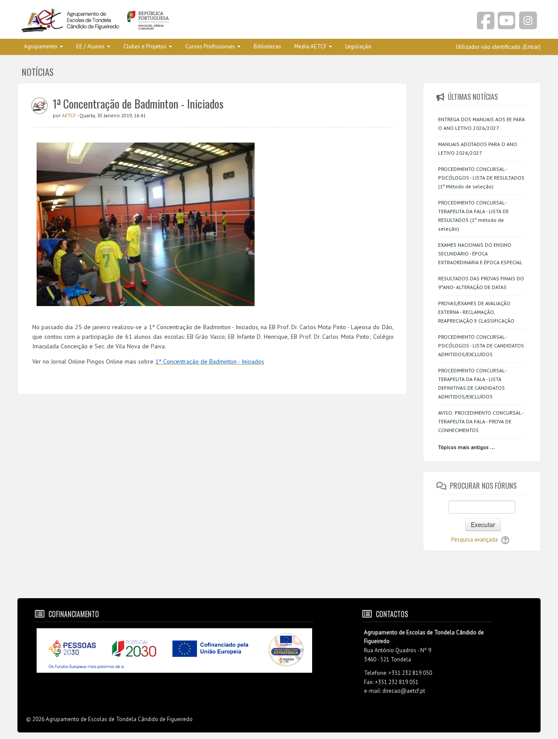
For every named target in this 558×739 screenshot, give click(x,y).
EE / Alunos (90, 46)
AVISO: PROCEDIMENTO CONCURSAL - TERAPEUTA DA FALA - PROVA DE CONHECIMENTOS (480, 421)
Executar (483, 524)
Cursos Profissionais (210, 46)
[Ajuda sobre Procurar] (505, 539)
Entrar (531, 47)
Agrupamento (41, 46)
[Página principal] (144, 21)
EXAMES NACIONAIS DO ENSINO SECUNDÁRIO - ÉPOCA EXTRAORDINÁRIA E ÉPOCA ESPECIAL (480, 254)
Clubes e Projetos (145, 46)
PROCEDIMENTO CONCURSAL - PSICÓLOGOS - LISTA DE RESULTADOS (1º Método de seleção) (481, 178)
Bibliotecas (267, 46)
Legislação (358, 46)
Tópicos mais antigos (463, 447)
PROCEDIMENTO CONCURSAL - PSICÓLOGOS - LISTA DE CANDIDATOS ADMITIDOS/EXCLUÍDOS (481, 346)
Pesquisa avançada (474, 539)
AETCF (69, 115)
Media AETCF (310, 46)
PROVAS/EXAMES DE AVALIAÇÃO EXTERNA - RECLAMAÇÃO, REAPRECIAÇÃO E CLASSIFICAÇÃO (476, 312)
